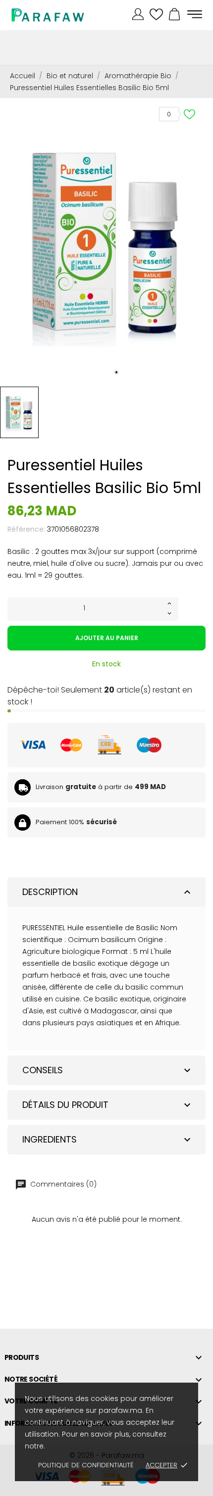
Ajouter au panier (106, 638)
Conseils (107, 1070)
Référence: (26, 529)
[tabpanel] (106, 240)
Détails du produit (107, 1104)
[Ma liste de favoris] (156, 15)
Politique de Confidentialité (86, 1465)
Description (107, 892)
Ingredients (107, 1139)
